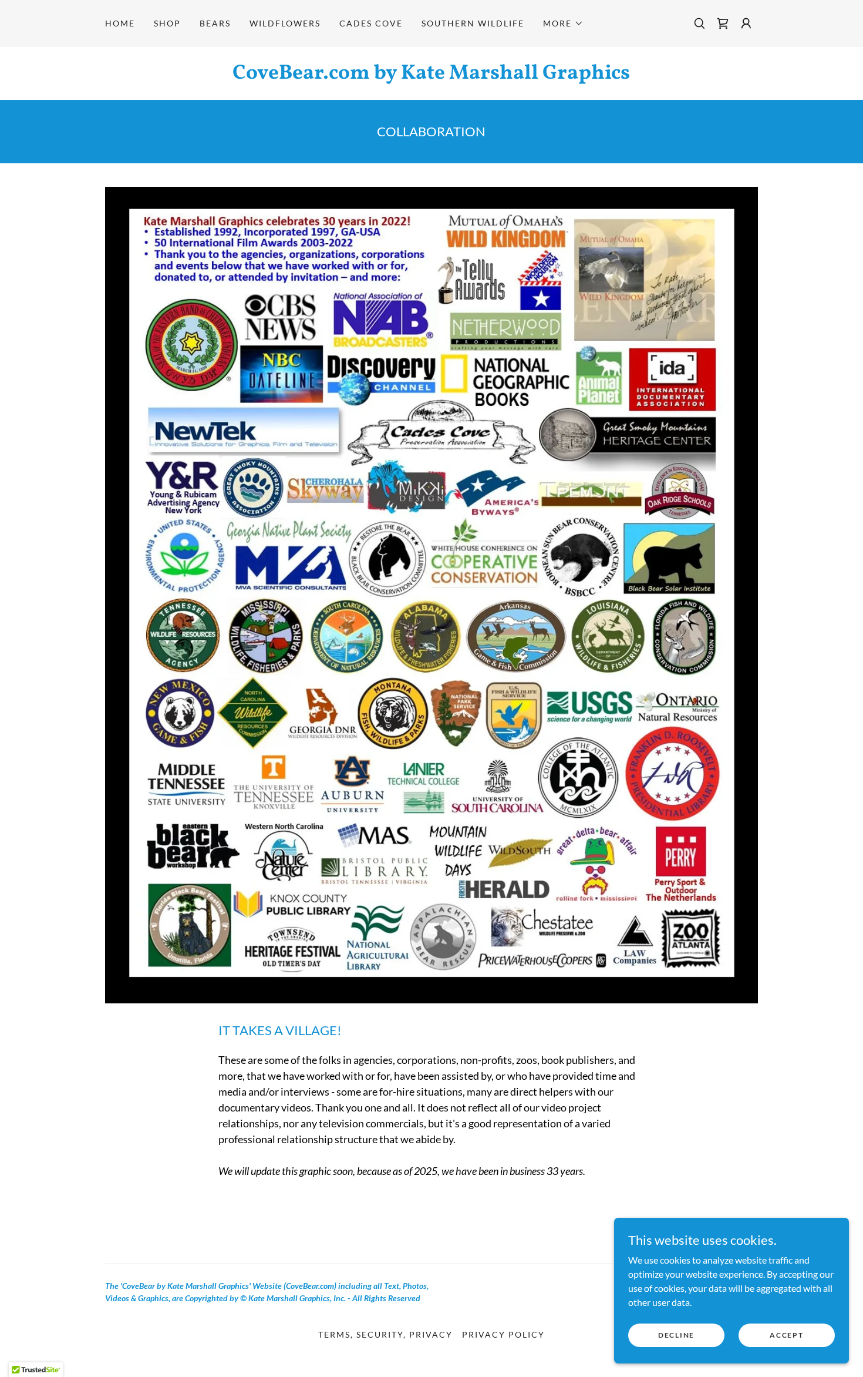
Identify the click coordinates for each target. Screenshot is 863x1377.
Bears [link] (215, 23)
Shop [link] (167, 23)
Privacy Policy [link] (503, 1334)
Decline (676, 1335)
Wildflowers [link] (285, 23)
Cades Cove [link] (371, 23)
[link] (722, 23)
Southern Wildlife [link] (473, 23)
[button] (563, 23)
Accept (786, 1335)
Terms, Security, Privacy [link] (385, 1334)
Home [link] (120, 23)
